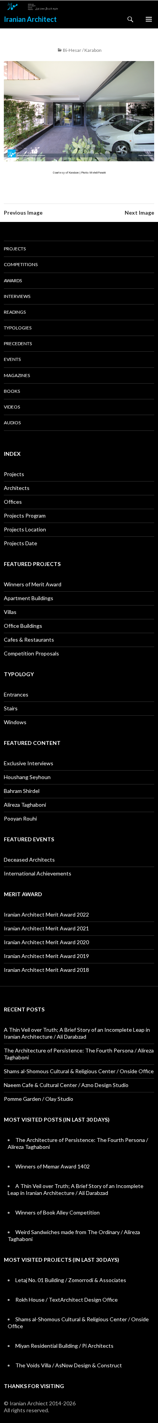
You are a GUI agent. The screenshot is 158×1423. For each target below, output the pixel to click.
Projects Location (25, 529)
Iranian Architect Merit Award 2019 (46, 956)
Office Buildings (23, 625)
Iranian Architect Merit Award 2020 (46, 942)
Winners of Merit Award (32, 584)
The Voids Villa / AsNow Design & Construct (68, 1365)
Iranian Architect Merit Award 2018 (46, 969)
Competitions (21, 264)
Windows (15, 722)
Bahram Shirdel (22, 791)
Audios (12, 422)
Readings (15, 312)
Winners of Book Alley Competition (57, 1212)
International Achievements (37, 873)
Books (12, 391)
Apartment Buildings (28, 598)
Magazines (17, 375)
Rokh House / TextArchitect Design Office (66, 1299)
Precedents (18, 343)
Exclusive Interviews (28, 763)
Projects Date (20, 543)
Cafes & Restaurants (29, 639)
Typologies (17, 328)
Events (12, 359)
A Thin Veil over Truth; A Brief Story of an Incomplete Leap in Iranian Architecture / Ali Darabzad (77, 1033)
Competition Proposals (31, 653)
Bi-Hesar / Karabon (82, 50)
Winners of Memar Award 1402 (52, 1166)
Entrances (16, 694)
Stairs (11, 708)
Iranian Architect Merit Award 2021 (46, 928)
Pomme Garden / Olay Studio (38, 1098)
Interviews (17, 296)
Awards (13, 280)
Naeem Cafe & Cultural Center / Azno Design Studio (66, 1085)
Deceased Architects (29, 859)
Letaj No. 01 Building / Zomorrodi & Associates (70, 1280)
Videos (12, 407)
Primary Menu (149, 19)
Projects (15, 249)
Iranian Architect (30, 19)
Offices (13, 501)
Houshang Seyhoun (27, 777)
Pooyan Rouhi (20, 818)
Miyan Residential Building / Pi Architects (64, 1345)
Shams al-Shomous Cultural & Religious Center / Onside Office (79, 1071)
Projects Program (25, 515)
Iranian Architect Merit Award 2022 (46, 914)
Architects (17, 488)
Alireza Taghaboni (25, 804)
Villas (10, 612)
